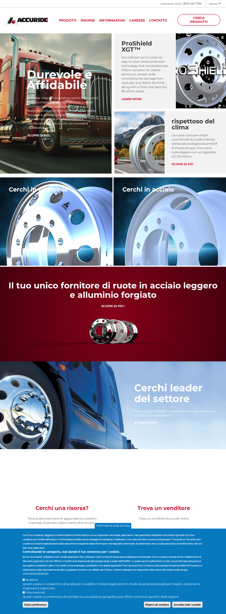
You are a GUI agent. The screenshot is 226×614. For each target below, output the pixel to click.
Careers (137, 20)
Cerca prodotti (199, 20)
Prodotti (67, 20)
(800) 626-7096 (192, 3)
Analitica (32, 579)
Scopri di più (38, 135)
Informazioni (112, 20)
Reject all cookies (157, 604)
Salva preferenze (35, 604)
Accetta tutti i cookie (187, 604)
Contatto (158, 20)
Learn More (131, 99)
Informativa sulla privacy (113, 525)
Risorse (88, 20)
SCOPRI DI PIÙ (182, 164)
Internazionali (35, 592)
